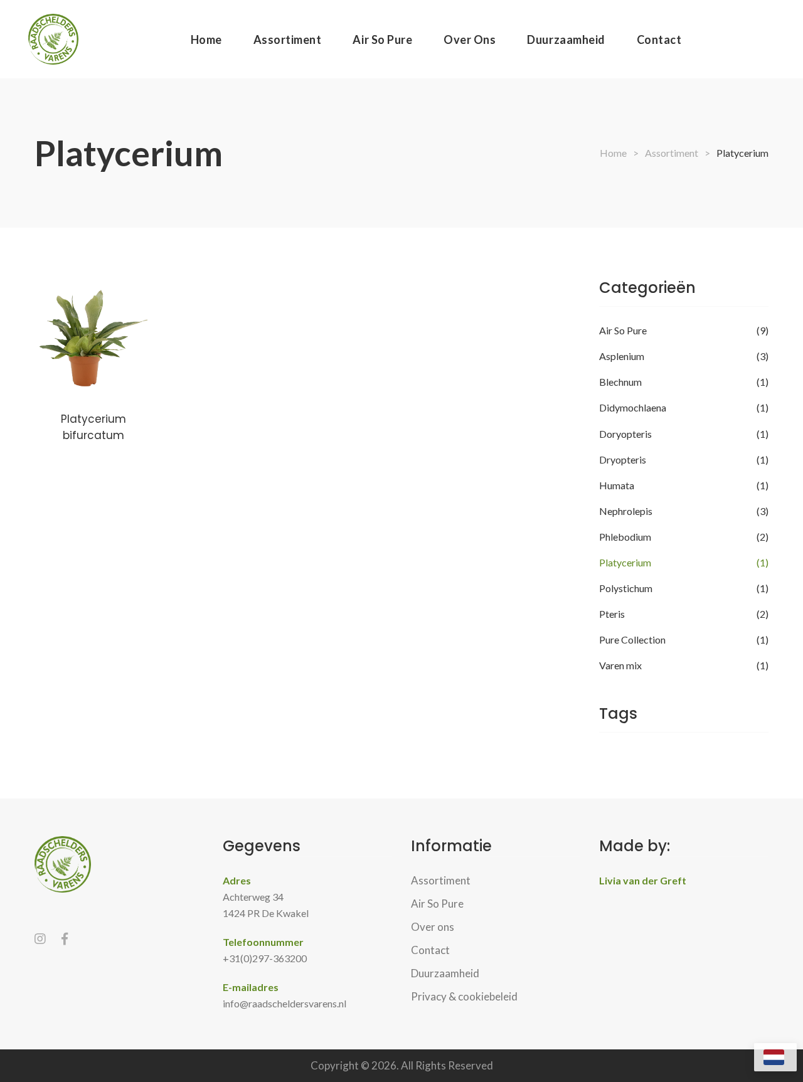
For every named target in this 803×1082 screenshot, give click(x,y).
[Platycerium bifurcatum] (93, 338)
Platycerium (625, 562)
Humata (616, 485)
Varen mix (620, 665)
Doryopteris (625, 434)
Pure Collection (632, 639)
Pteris (612, 614)
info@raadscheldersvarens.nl (284, 1003)
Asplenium (621, 356)
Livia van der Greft (642, 880)
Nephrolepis (625, 511)
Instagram (40, 939)
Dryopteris (622, 459)
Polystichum (625, 588)
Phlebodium (625, 537)
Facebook (64, 939)
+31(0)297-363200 (265, 958)
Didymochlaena (632, 407)
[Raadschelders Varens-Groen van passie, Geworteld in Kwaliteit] (53, 39)
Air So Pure (623, 330)
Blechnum (620, 382)
